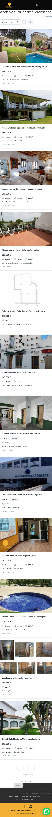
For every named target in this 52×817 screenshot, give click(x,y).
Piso (3, 267)
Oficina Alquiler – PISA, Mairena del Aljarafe (22, 494)
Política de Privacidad (31, 796)
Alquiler (10, 450)
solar (3, 328)
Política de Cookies (24, 799)
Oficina (4, 511)
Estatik (30, 781)
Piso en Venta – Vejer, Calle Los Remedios (20, 250)
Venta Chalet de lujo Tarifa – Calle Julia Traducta (23, 127)
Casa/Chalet (6, 83)
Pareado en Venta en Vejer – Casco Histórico (22, 189)
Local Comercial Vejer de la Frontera (18, 372)
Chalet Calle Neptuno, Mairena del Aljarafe (21, 739)
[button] (46, 811)
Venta (14, 83)
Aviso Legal (13, 796)
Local (4, 389)
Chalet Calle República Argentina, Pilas (19, 555)
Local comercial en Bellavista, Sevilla (18, 678)
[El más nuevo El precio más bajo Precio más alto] (10, 22)
